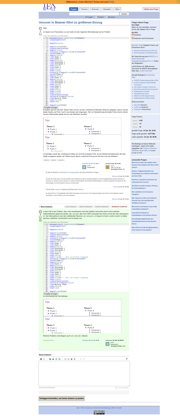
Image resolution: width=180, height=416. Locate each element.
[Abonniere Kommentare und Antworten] (132, 38)
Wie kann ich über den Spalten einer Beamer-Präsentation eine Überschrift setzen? (145, 165)
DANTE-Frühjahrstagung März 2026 (146, 80)
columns (60, 160)
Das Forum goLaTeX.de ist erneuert (146, 89)
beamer (53, 160)
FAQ (82, 408)
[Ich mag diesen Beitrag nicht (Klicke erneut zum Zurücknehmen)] (40, 34)
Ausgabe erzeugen (50, 107)
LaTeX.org (137, 107)
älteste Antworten (85, 207)
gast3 (88, 165)
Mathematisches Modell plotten (144, 98)
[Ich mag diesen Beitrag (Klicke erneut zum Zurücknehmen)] (40, 28)
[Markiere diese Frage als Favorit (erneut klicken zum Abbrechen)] (40, 37)
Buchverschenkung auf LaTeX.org (145, 51)
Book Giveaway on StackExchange (145, 53)
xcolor (64, 195)
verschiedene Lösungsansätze (69, 172)
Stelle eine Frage (151, 9)
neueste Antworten (101, 207)
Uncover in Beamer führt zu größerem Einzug (70, 22)
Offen (117, 9)
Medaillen (107, 9)
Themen (84, 9)
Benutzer (95, 9)
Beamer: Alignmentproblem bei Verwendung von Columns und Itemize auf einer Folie (145, 173)
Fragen (74, 9)
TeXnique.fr (138, 109)
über (78, 408)
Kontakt (119, 408)
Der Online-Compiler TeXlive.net (145, 87)
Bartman (114, 176)
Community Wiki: (123, 388)
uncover (46, 160)
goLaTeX (137, 105)
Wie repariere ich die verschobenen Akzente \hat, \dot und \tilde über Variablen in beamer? (144, 200)
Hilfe (113, 408)
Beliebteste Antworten (119, 207)
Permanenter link (48, 340)
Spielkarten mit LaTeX (141, 94)
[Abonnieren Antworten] (132, 34)
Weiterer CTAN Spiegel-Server (144, 96)
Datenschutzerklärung (102, 408)
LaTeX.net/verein (146, 71)
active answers (71, 207)
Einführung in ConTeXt (141, 91)
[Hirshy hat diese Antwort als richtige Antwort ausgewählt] (40, 220)
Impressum (90, 408)
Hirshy (112, 165)
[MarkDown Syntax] (127, 359)
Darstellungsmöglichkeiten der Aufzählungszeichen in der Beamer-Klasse (144, 221)
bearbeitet (90, 163)
